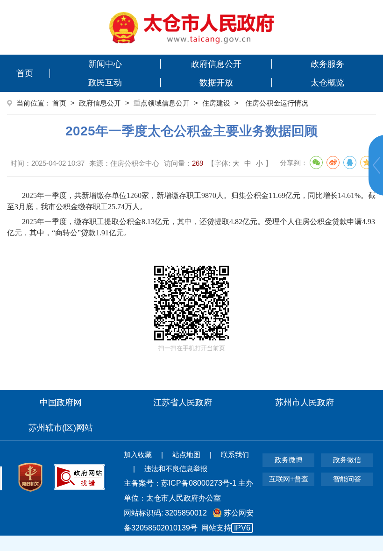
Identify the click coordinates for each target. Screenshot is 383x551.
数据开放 (216, 82)
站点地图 (186, 455)
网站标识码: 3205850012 (189, 520)
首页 (24, 73)
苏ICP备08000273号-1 (198, 483)
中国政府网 (61, 402)
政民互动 (105, 82)
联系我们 (235, 455)
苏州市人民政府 (304, 402)
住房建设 (216, 103)
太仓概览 (327, 82)
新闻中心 (105, 64)
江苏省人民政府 (182, 402)
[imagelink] (192, 27)
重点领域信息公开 (162, 103)
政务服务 (327, 64)
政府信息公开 (216, 64)
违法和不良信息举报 (175, 469)
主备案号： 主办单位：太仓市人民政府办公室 (188, 490)
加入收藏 (138, 455)
